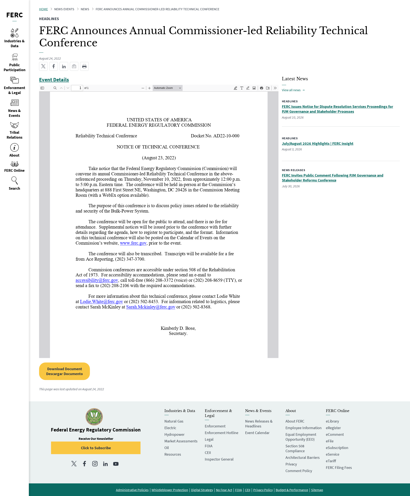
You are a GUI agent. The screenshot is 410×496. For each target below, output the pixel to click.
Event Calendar (257, 432)
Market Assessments (181, 441)
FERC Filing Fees (339, 467)
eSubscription (337, 447)
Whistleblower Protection (170, 490)
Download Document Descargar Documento (64, 371)
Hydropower (174, 434)
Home (43, 9)
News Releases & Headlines (258, 423)
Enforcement (215, 426)
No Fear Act (224, 490)
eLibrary (332, 421)
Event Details (54, 79)
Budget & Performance (292, 490)
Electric (170, 427)
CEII (208, 452)
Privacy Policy (263, 490)
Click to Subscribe (96, 447)
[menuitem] (14, 183)
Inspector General (219, 459)
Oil (166, 447)
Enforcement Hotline (221, 432)
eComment (335, 434)
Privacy (291, 464)
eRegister (333, 427)
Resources (172, 454)
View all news (291, 90)
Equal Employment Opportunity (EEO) (301, 437)
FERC (14, 14)
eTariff (331, 460)
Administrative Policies (132, 490)
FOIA (208, 445)
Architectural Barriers (303, 457)
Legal (209, 439)
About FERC (295, 421)
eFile (330, 441)
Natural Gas (173, 421)
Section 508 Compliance (295, 448)
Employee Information (304, 427)
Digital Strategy (202, 490)
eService (332, 454)
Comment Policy (299, 470)
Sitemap (317, 490)
